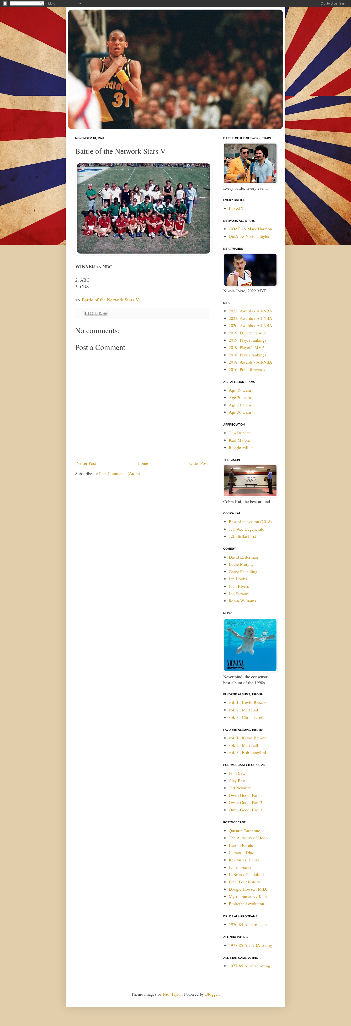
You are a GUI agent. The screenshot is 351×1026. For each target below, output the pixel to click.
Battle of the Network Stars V (110, 299)
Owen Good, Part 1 (245, 795)
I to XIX (236, 208)
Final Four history (244, 882)
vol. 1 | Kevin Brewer (247, 702)
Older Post (198, 463)
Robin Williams (242, 601)
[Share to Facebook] (100, 313)
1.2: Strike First (242, 536)
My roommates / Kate (248, 896)
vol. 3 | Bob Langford (247, 752)
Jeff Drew (237, 773)
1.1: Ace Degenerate (246, 529)
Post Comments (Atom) (119, 473)
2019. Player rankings (247, 340)
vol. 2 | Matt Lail (243, 710)
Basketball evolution (246, 903)
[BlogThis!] (91, 313)
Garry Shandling (243, 571)
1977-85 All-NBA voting (250, 945)
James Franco (240, 867)
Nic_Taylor (172, 994)
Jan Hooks (238, 579)
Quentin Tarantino (244, 830)
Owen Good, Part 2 (245, 802)
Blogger (212, 994)
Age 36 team (240, 412)
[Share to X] (96, 313)
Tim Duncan (239, 433)
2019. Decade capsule (248, 333)
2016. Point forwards (247, 369)
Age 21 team (240, 405)
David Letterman (243, 557)
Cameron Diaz (241, 852)
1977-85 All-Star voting (249, 966)
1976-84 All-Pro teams (248, 924)
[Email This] (87, 313)
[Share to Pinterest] (105, 313)
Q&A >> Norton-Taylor (249, 236)
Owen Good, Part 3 (245, 810)
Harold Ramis (241, 845)
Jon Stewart (239, 593)
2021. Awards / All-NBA (250, 318)
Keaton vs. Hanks (244, 860)
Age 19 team (240, 390)
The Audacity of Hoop (248, 838)
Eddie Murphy (241, 564)
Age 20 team (240, 397)
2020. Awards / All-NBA (250, 325)
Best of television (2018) (250, 521)
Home (143, 463)
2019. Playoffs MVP (246, 347)
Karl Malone (240, 440)
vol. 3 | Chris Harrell (247, 717)
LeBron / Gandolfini (246, 874)
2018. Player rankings (247, 355)
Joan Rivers (239, 586)
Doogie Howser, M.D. (248, 889)
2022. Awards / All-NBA (250, 311)
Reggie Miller (241, 447)
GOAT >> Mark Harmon (250, 229)
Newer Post (86, 463)
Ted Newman (240, 788)
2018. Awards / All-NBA (250, 362)
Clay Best (237, 780)
